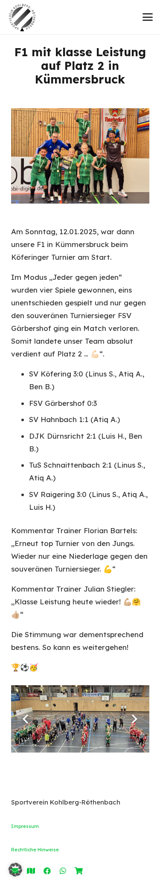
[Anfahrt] (31, 870)
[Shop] (79, 870)
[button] (147, 17)
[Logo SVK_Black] (22, 17)
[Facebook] (47, 870)
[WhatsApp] (63, 870)
